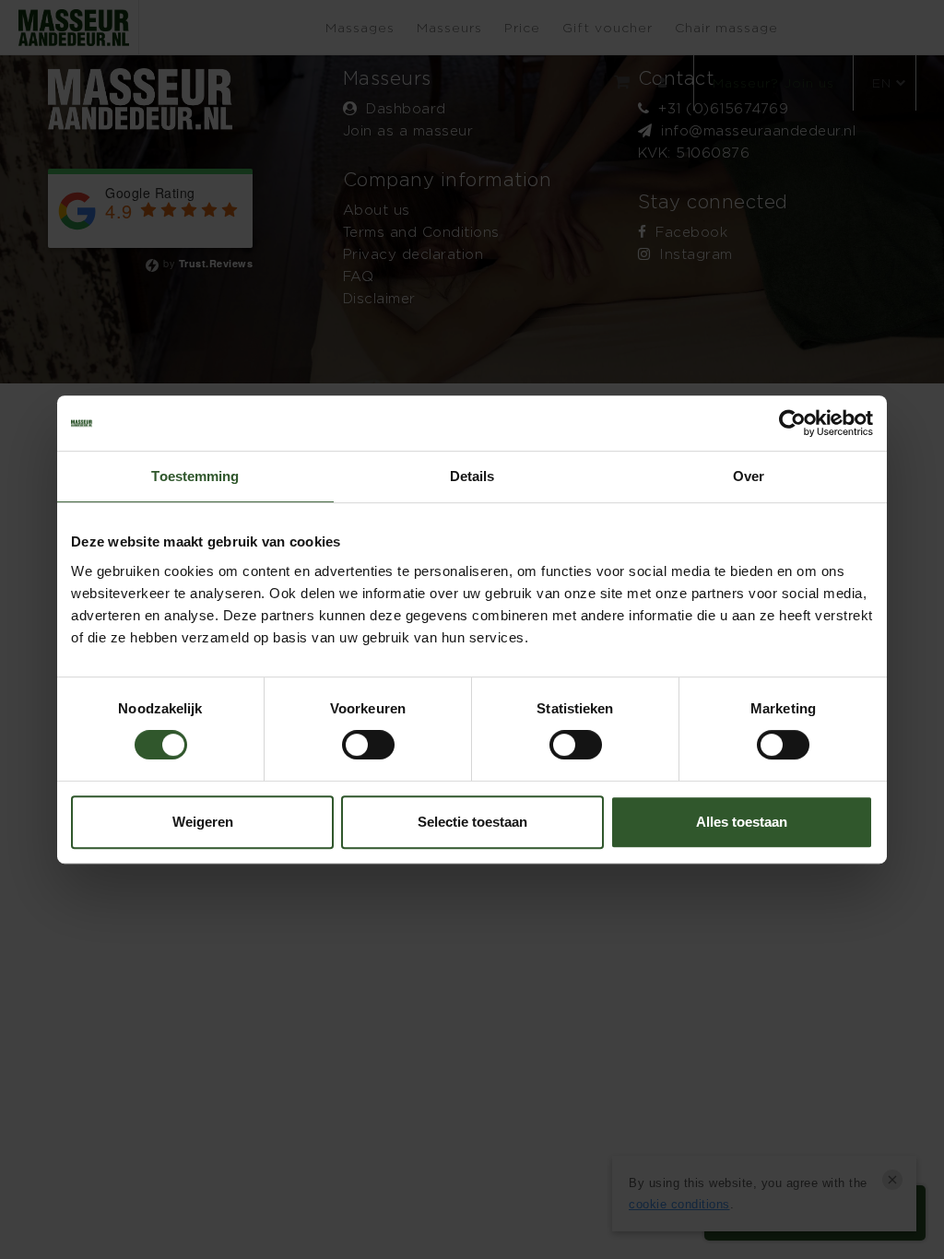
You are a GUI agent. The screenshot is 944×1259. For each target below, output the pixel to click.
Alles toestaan (741, 822)
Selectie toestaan (472, 822)
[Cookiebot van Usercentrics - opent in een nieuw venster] (792, 423)
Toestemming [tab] (195, 476)
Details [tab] (472, 476)
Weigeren (202, 822)
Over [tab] (748, 476)
